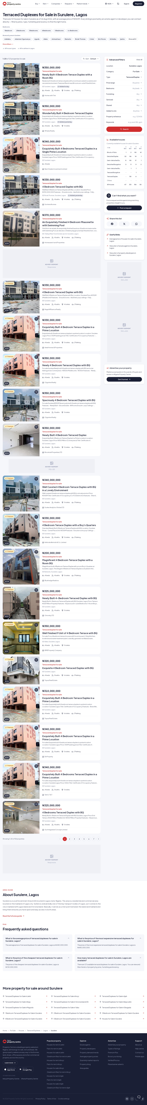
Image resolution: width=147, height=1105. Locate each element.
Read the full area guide (12, 916)
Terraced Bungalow (113, 172)
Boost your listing (114, 1056)
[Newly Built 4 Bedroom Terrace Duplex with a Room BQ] (52, 81)
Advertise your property (117, 1045)
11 (130, 164)
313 (130, 184)
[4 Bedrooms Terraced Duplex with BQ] (52, 817)
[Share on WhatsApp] (136, 223)
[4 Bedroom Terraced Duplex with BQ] (52, 191)
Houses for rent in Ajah (55, 1076)
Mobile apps (139, 1056)
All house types (10, 48)
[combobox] (129, 66)
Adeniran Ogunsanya (22, 39)
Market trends (82, 4)
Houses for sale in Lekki (55, 1052)
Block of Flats (112, 152)
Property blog (85, 1064)
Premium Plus (113, 1052)
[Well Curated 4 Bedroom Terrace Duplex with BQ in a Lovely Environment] (52, 493)
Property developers (88, 1049)
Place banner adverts (116, 1064)
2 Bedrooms (20, 30)
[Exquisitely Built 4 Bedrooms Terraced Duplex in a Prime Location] (52, 781)
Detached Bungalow (114, 164)
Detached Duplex (112, 156)
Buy (36, 4)
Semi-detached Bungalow (116, 168)
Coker (92, 39)
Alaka (46, 39)
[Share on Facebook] (112, 223)
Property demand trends (89, 1052)
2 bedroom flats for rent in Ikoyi (59, 1072)
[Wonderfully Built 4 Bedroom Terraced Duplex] (52, 118)
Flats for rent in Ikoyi (54, 1064)
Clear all (139, 60)
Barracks (68, 39)
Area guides (84, 1068)
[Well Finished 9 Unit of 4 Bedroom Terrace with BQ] (52, 638)
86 (130, 156)
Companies (55, 4)
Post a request (125, 208)
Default (91, 59)
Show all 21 (132, 39)
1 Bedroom (8, 30)
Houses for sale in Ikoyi (55, 1068)
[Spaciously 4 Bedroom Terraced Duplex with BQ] (52, 405)
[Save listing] (36, 66)
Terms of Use (51, 1099)
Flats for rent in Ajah (54, 1080)
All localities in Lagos (27, 48)
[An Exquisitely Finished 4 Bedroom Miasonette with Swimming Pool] (52, 229)
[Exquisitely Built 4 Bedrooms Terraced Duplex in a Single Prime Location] (52, 155)
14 (135, 156)
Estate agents (85, 1045)
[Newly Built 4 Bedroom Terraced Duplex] (52, 440)
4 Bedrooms (46, 30)
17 (135, 160)
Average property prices (89, 1056)
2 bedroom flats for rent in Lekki (59, 1056)
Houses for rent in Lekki (55, 1045)
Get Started (123, 379)
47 (125, 184)
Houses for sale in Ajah (55, 1084)
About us (138, 1045)
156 (135, 184)
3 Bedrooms (33, 30)
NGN (109, 4)
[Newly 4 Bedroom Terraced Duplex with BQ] (52, 370)
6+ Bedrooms (73, 30)
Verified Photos (114, 1060)
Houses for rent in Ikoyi (55, 1060)
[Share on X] (124, 223)
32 (125, 156)
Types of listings (114, 1049)
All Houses (110, 184)
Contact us (139, 1052)
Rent (45, 4)
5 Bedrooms (59, 30)
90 (135, 152)
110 (130, 176)
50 (140, 184)
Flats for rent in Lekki (54, 1049)
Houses (21, 1030)
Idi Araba (113, 39)
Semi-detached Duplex (114, 160)
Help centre (139, 1049)
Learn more (9, 1063)
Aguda (36, 39)
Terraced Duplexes (33, 1030)
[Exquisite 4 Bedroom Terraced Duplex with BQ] (52, 670)
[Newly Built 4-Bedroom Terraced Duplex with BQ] (52, 603)
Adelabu (7, 39)
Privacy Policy (40, 1099)
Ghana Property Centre (29, 1079)
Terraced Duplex (112, 176)
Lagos (45, 1030)
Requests (68, 4)
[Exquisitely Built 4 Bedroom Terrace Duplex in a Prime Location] (52, 334)
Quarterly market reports (89, 1060)
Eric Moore (102, 39)
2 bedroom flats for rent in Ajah (58, 1088)
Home (5, 1030)
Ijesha (122, 39)
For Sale (13, 1030)
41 (140, 152)
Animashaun (56, 39)
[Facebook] (127, 1099)
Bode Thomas (80, 39)
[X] (132, 1099)
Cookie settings (63, 1099)
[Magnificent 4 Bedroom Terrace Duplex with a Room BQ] (52, 566)
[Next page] (98, 839)
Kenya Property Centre (11, 1079)
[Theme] (118, 4)
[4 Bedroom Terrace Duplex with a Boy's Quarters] (52, 530)
